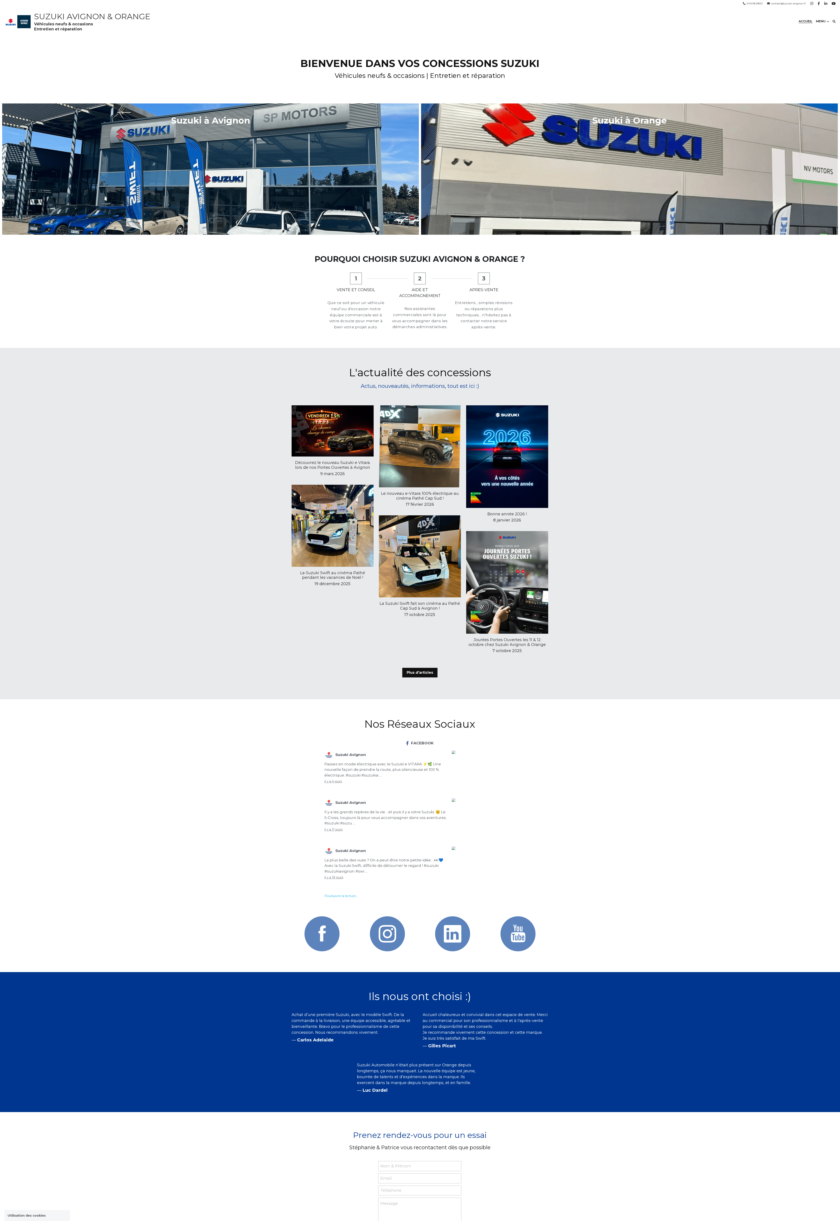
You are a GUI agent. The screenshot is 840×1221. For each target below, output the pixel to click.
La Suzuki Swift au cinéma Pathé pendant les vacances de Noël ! (332, 575)
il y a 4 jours (333, 781)
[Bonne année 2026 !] (507, 507)
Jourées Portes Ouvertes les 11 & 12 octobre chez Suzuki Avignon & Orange (507, 642)
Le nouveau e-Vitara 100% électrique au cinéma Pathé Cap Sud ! (420, 496)
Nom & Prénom (395, 1166)
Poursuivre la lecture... (341, 895)
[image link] (322, 933)
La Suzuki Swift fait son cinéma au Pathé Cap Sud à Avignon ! (420, 606)
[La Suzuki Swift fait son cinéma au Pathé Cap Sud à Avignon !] (420, 596)
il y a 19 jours (333, 877)
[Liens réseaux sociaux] (811, 3)
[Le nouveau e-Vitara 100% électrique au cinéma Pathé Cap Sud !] (420, 486)
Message (389, 1203)
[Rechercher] (834, 21)
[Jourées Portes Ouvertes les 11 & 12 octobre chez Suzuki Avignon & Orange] (507, 632)
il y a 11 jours (333, 829)
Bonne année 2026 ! (507, 514)
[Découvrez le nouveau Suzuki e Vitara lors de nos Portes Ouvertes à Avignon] (333, 455)
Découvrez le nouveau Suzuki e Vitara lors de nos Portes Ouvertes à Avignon (332, 465)
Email (386, 1178)
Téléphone (390, 1190)
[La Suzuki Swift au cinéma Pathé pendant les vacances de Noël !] (333, 565)
